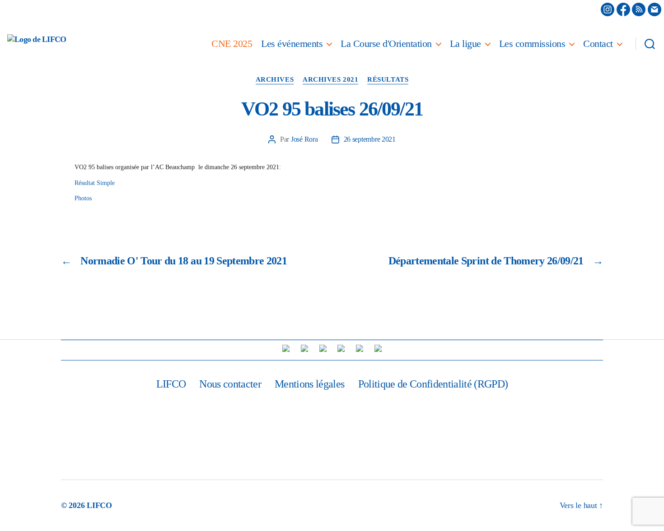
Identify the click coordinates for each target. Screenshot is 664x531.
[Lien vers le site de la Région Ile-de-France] (323, 348)
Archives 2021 (330, 79)
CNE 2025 (231, 43)
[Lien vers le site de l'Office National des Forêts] (378, 348)
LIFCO (171, 384)
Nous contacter (230, 384)
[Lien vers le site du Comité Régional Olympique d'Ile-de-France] (359, 348)
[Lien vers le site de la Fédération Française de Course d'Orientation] (304, 348)
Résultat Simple (95, 183)
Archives (275, 79)
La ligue (465, 43)
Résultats (387, 79)
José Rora (304, 139)
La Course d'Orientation (386, 43)
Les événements (292, 43)
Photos (83, 198)
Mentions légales (309, 384)
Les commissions (532, 43)
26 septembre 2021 (370, 139)
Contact (598, 43)
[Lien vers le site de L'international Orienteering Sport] (286, 348)
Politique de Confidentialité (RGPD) (433, 384)
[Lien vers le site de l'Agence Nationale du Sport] (341, 348)
